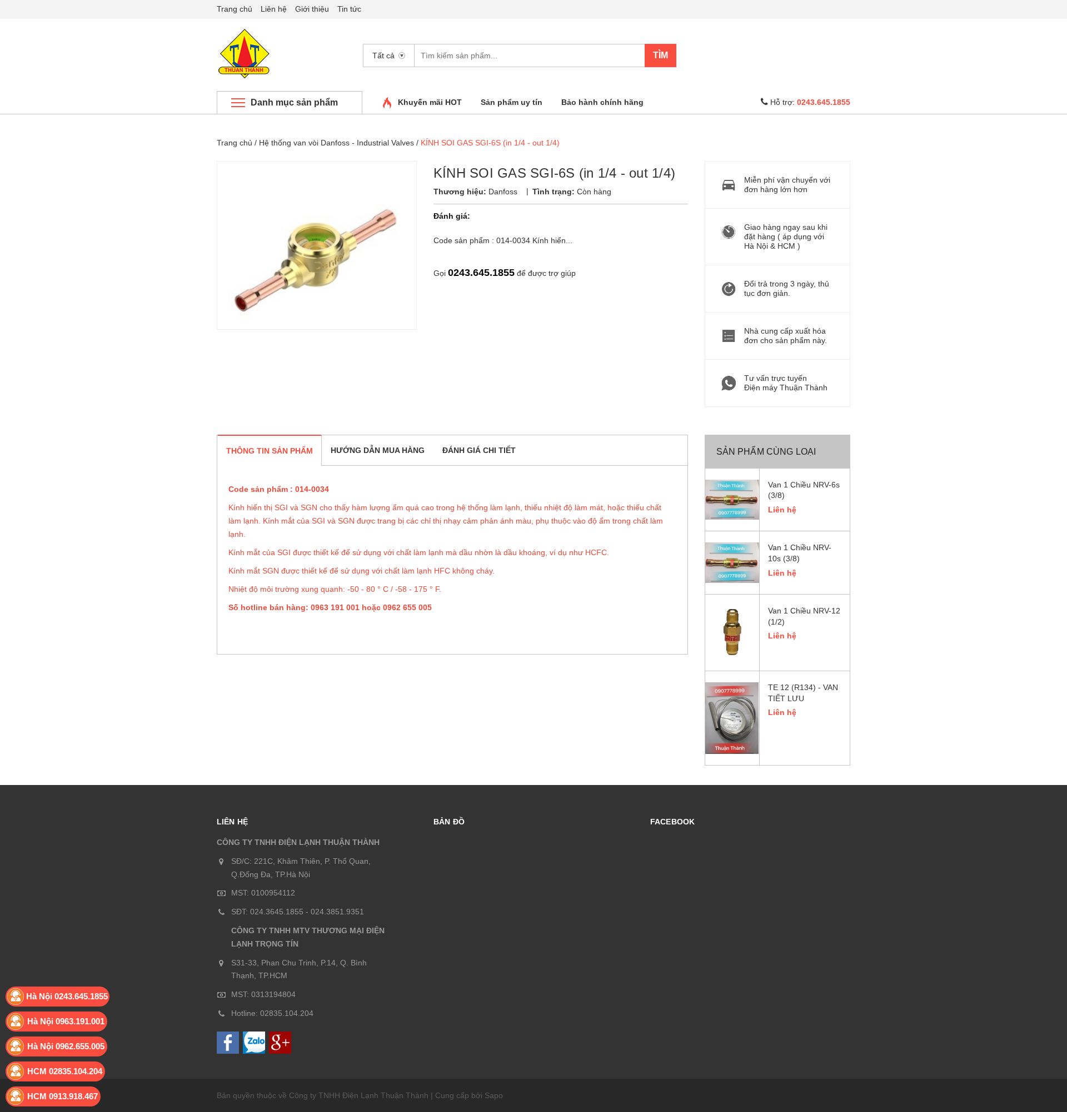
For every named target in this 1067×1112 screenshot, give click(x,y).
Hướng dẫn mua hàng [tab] (378, 450)
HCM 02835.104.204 (64, 1071)
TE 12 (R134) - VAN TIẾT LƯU (803, 693)
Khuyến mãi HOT (430, 102)
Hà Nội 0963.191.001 (65, 1021)
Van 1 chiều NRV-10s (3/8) (799, 553)
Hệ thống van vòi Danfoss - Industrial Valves (336, 142)
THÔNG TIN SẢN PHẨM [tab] (269, 450)
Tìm (660, 55)
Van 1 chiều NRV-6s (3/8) (804, 490)
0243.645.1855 (481, 272)
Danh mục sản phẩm (294, 102)
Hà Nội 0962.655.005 (65, 1046)
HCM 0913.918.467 (62, 1096)
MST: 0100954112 (263, 892)
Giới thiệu (312, 8)
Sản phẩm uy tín (511, 102)
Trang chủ (234, 8)
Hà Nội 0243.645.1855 (67, 996)
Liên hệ (274, 8)
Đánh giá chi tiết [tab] (479, 450)
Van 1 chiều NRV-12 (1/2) (804, 616)
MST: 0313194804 (263, 994)
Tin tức (349, 8)
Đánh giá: (451, 216)
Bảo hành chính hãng (602, 102)
